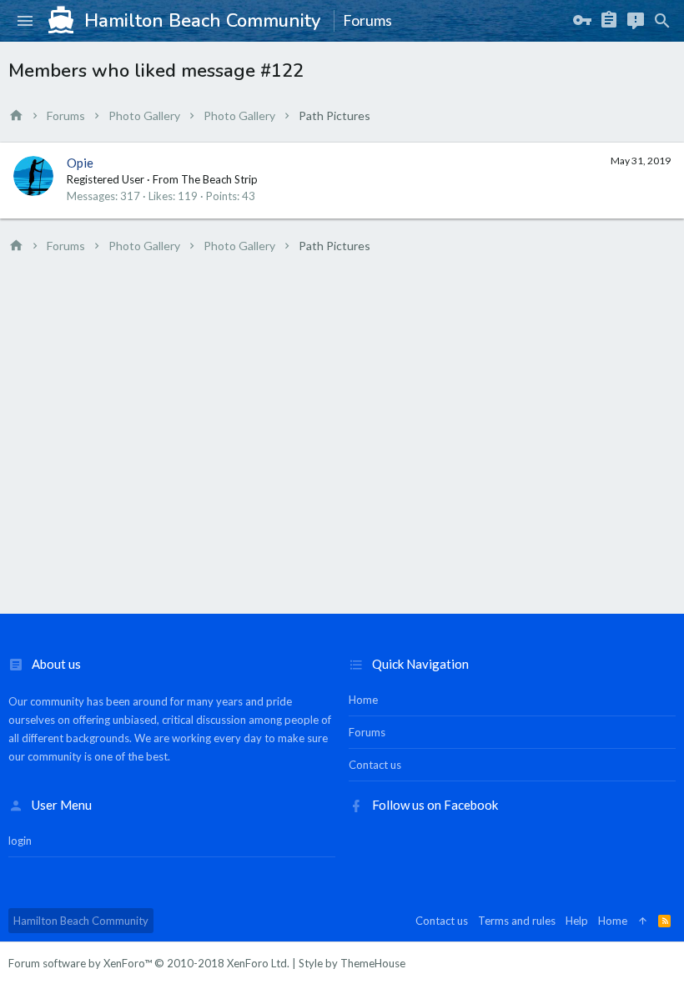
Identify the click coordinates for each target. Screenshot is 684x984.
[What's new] (635, 21)
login (20, 840)
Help (577, 920)
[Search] (662, 21)
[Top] (642, 920)
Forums (367, 732)
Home (363, 699)
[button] (25, 21)
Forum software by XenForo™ (148, 963)
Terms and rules (517, 920)
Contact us (375, 764)
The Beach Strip (219, 179)
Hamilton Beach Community (80, 920)
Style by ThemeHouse (352, 963)
